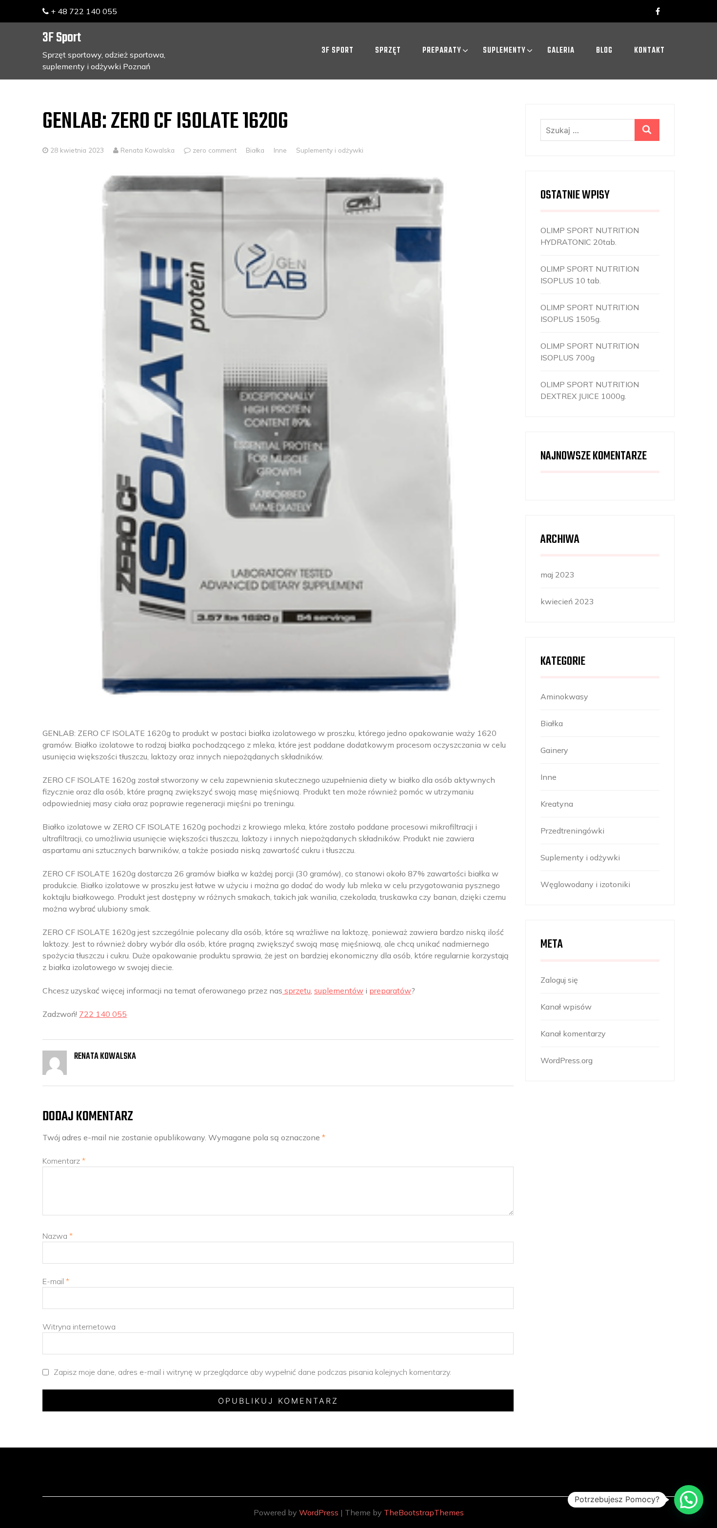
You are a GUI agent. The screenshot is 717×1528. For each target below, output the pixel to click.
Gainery (554, 750)
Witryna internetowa (79, 1326)
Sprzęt (388, 50)
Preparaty (441, 50)
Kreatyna (556, 804)
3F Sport (61, 38)
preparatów (390, 990)
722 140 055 (103, 1014)
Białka (255, 150)
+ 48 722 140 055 (83, 11)
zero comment (215, 150)
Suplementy (504, 50)
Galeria (561, 50)
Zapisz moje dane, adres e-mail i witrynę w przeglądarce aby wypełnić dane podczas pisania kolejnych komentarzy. (252, 1372)
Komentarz (63, 1161)
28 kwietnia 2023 (77, 150)
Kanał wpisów (566, 1007)
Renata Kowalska (147, 150)
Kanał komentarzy (573, 1033)
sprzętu (296, 990)
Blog (604, 50)
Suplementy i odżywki (329, 150)
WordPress (319, 1512)
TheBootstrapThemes (424, 1512)
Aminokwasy (564, 696)
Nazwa (57, 1236)
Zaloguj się (559, 980)
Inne (280, 150)
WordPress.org (566, 1060)
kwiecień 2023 (567, 601)
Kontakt (649, 50)
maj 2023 (557, 574)
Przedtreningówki (572, 830)
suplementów (338, 990)
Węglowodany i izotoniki (585, 884)
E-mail (55, 1281)
